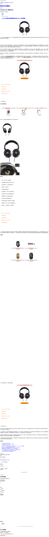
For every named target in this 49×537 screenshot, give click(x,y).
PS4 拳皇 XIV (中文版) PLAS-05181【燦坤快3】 (8, 444)
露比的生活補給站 (5, 6)
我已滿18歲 (2, 535)
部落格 (3, 14)
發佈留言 (2, 469)
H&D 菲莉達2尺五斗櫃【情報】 (6, 443)
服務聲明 (32, 526)
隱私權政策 (29, 526)
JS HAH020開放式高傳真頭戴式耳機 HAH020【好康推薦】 (14, 18)
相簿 (2, 13)
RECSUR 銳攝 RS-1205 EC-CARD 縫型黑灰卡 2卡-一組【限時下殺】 (11, 449)
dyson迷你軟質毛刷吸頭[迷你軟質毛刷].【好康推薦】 (9, 450)
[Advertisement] (24, 507)
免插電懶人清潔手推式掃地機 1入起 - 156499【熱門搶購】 (9, 448)
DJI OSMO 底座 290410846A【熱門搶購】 (7, 451)
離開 (4, 535)
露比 (1, 455)
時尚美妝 (6, 11)
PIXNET (19, 526)
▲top (1, 463)
